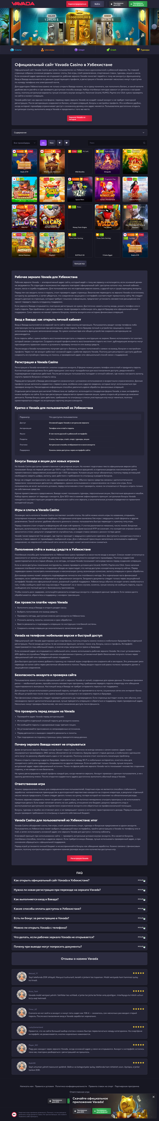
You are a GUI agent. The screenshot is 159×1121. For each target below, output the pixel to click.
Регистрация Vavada (79, 858)
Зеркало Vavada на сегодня (77, 118)
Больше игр (80, 264)
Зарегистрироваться (77, 4)
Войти (97, 4)
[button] (4, 26)
